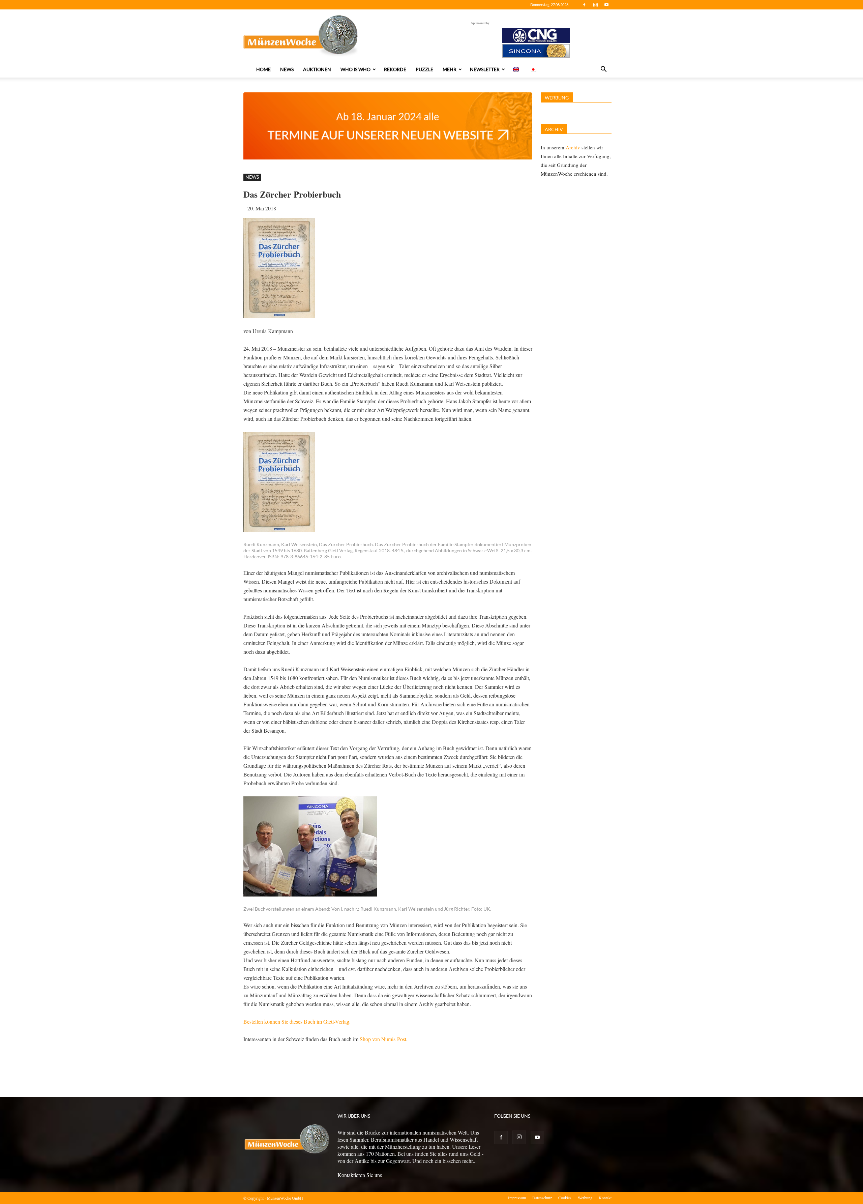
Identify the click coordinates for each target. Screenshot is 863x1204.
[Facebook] (584, 4)
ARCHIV (554, 129)
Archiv (573, 147)
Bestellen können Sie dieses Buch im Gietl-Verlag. (297, 1021)
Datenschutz (542, 1197)
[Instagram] (595, 4)
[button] (603, 70)
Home (263, 69)
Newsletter (485, 69)
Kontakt (605, 1197)
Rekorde (395, 69)
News (287, 69)
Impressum (517, 1197)
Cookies (564, 1197)
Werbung (585, 1197)
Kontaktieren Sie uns (359, 1174)
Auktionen (317, 69)
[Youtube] (606, 4)
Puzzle (424, 69)
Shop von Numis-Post (383, 1039)
